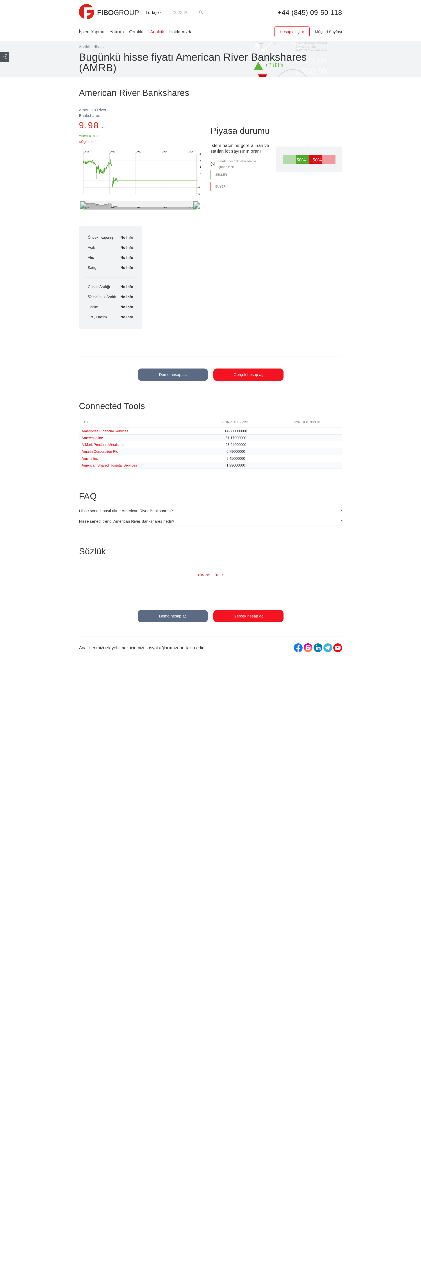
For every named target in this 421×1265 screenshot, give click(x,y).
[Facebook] (298, 647)
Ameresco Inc (92, 438)
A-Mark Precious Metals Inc (103, 445)
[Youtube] (337, 647)
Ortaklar (137, 31)
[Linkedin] (318, 647)
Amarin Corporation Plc (100, 451)
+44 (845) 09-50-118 (309, 12)
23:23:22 (180, 12)
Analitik (157, 31)
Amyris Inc (90, 458)
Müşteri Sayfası (328, 32)
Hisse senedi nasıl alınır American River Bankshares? (126, 511)
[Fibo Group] (109, 12)
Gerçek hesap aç (248, 374)
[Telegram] (327, 647)
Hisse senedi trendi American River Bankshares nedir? (126, 521)
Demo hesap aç (173, 374)
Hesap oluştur (292, 32)
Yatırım (117, 31)
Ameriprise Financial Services (105, 431)
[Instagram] (308, 647)
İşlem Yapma (91, 31)
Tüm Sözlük (208, 575)
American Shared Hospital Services (109, 465)
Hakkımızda (181, 31)
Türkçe (152, 12)
